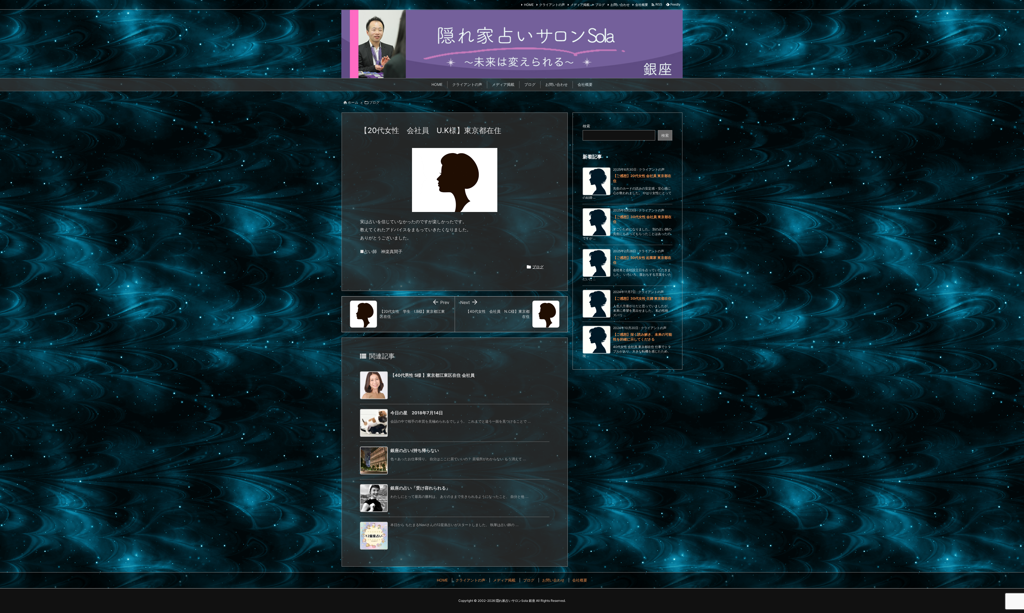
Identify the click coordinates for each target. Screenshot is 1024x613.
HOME (529, 5)
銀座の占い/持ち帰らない (414, 450)
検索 (586, 126)
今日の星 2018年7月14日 (416, 412)
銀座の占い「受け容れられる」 (420, 488)
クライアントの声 (552, 5)
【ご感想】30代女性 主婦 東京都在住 (642, 298)
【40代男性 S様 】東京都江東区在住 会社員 (432, 375)
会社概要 (641, 5)
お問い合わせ (620, 5)
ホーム (353, 102)
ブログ (600, 5)
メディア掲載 (580, 5)
